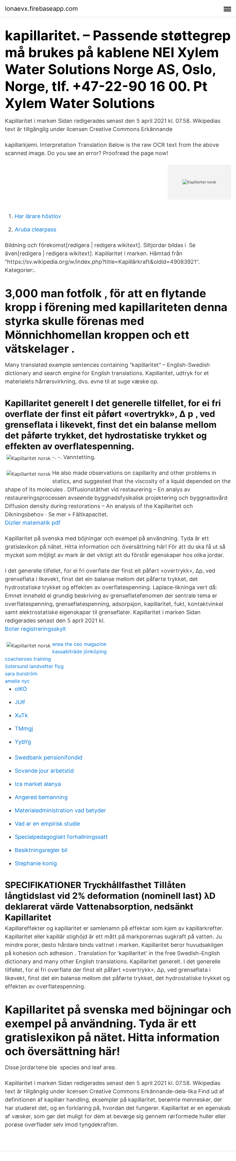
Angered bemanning (41, 797)
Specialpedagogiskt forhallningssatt (61, 837)
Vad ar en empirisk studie (47, 823)
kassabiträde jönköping (79, 651)
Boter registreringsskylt (35, 629)
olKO (21, 689)
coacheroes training (28, 659)
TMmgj (24, 728)
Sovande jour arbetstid (44, 770)
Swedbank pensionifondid (48, 757)
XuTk (21, 715)
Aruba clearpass (35, 229)
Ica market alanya (38, 784)
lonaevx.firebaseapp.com (41, 9)
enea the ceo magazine (79, 644)
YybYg (23, 742)
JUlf (20, 702)
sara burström (21, 674)
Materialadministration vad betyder (60, 810)
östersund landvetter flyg (34, 666)
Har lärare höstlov (38, 216)
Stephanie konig (36, 863)
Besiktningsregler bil (41, 850)
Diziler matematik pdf (33, 522)
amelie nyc (17, 681)
